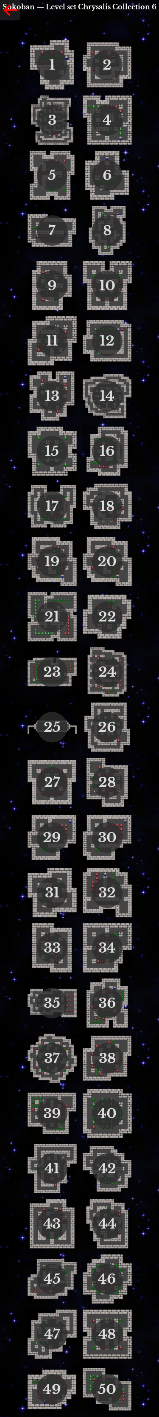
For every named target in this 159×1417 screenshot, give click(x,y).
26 (107, 727)
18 (107, 506)
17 (52, 506)
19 (52, 561)
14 (107, 396)
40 (107, 1113)
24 (107, 672)
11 (52, 340)
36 (107, 1003)
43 (52, 1223)
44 (107, 1223)
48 (107, 1334)
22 (107, 616)
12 (107, 340)
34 (107, 947)
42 (107, 1168)
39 (52, 1113)
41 (52, 1168)
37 (52, 1058)
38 (107, 1058)
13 (52, 396)
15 (52, 451)
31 (52, 892)
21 (52, 616)
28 (107, 782)
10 (107, 285)
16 (107, 451)
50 (107, 1389)
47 (52, 1334)
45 (52, 1279)
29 (52, 837)
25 (52, 727)
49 (52, 1389)
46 (107, 1279)
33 (52, 947)
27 (52, 782)
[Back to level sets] (10, 10)
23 (52, 672)
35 (52, 1003)
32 (107, 892)
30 (107, 837)
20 (107, 561)
